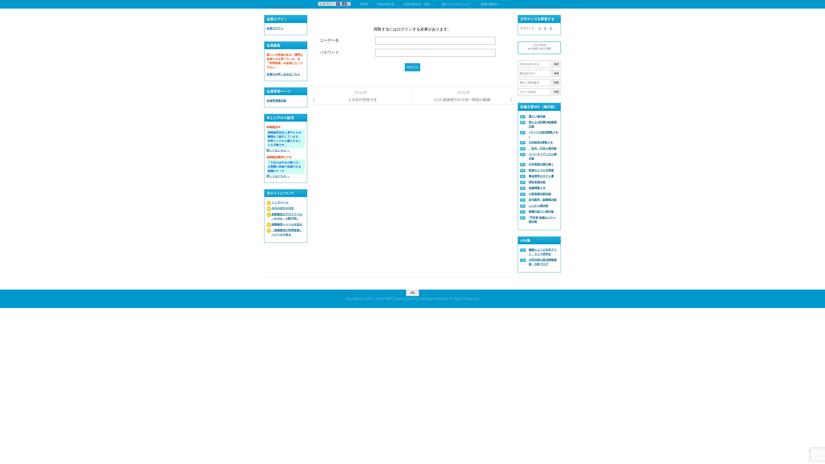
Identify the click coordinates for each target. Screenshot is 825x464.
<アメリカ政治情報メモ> (543, 134)
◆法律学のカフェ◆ (541, 176)
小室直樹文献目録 (540, 193)
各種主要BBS (489, 4)
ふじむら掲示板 (538, 205)
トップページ (280, 202)
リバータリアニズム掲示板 (543, 156)
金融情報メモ (537, 187)
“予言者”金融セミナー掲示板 (542, 219)
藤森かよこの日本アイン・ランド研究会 (543, 252)
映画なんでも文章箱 (541, 170)
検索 (556, 64)
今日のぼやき (386, 4)
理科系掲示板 (537, 182)
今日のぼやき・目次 (416, 4)
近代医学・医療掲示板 (543, 199)
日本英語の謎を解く (541, 164)
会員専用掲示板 (276, 100)
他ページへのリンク (455, 4)
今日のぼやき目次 (283, 208)
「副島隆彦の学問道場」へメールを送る (287, 232)
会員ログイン (275, 28)
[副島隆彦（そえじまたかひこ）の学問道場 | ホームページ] (334, 4)
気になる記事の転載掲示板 (543, 124)
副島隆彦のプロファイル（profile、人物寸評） (287, 216)
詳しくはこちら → (278, 150)
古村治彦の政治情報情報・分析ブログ (543, 262)
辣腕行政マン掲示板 (541, 211)
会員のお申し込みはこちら (283, 74)
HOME (364, 4)
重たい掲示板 (537, 116)
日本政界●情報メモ (541, 142)
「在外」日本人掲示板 (543, 148)
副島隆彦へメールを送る (287, 224)
